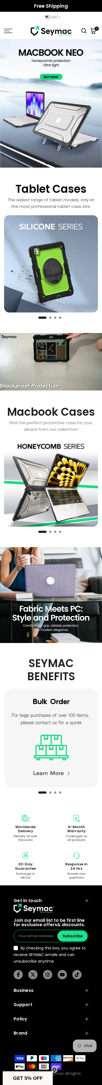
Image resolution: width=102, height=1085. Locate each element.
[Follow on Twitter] (33, 974)
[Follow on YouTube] (62, 974)
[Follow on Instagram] (47, 974)
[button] (28, 1078)
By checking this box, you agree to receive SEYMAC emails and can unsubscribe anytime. (50, 954)
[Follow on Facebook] (18, 974)
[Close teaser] (54, 1069)
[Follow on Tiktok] (77, 974)
